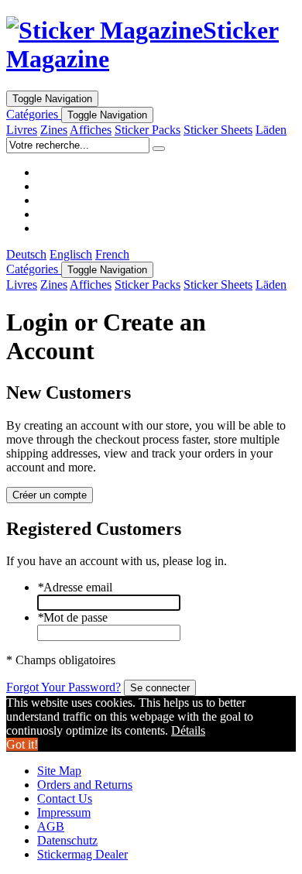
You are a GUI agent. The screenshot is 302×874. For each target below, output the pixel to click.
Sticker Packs (147, 129)
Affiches (91, 129)
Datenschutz (67, 840)
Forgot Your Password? (63, 687)
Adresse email (74, 587)
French (112, 254)
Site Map (59, 770)
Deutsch (26, 254)
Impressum (64, 812)
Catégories (33, 114)
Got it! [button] (22, 744)
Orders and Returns (84, 784)
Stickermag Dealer (82, 854)
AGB (50, 826)
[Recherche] (159, 148)
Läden (271, 129)
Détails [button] (188, 730)
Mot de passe (72, 617)
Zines (53, 129)
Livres (21, 129)
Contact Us (64, 798)
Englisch (71, 254)
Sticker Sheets (218, 129)
